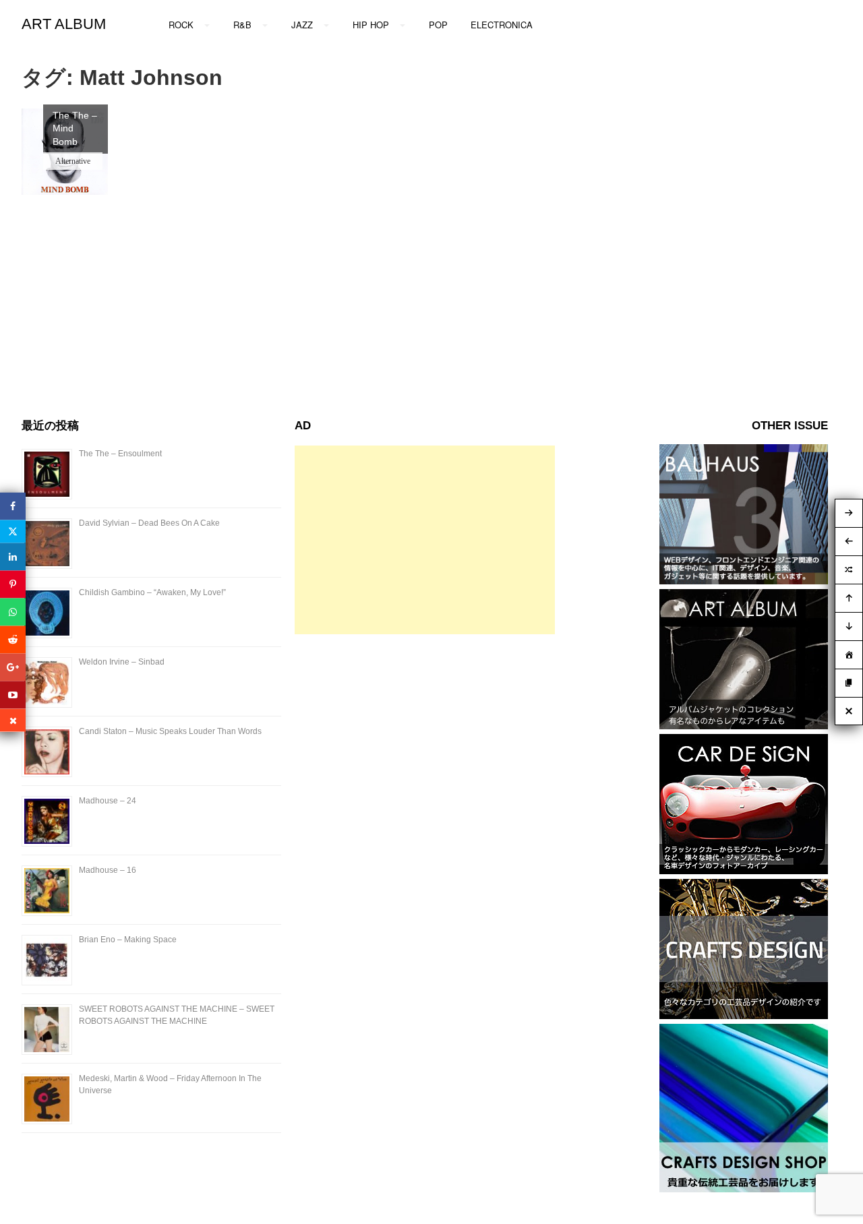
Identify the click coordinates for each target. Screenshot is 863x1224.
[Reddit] (13, 640)
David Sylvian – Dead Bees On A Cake (149, 523)
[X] (13, 531)
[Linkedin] (13, 557)
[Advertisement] (424, 540)
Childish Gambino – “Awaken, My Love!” (152, 592)
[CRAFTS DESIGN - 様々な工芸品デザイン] (743, 1015)
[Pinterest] (13, 585)
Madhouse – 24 (107, 800)
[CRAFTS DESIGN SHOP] (743, 1188)
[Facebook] (13, 506)
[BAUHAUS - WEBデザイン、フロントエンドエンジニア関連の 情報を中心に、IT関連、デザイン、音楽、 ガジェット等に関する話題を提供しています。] (743, 580)
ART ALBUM (64, 24)
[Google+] (13, 667)
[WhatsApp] (13, 612)
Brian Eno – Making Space (128, 939)
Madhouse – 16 (107, 870)
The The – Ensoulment (120, 453)
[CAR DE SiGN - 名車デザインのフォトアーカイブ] (743, 870)
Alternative (72, 161)
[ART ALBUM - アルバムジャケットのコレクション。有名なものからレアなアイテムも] (743, 725)
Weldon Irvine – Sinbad (122, 662)
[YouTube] (13, 695)
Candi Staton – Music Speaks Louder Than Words (170, 731)
